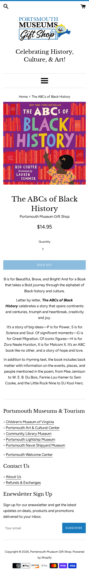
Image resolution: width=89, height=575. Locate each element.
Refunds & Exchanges (23, 482)
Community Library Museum (28, 433)
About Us (13, 476)
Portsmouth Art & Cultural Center (33, 428)
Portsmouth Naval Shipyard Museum (35, 445)
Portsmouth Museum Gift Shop (50, 551)
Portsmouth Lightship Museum (30, 439)
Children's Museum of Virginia (30, 422)
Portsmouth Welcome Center (29, 454)
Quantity (44, 241)
